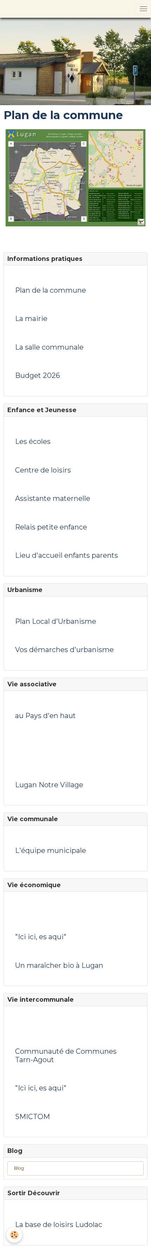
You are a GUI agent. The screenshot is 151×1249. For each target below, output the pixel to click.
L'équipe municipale (50, 851)
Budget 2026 (37, 376)
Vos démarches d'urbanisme (64, 650)
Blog (19, 1168)
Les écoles (33, 442)
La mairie (31, 319)
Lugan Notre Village (49, 785)
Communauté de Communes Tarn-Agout (66, 1055)
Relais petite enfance (51, 527)
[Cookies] (14, 1235)
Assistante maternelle (52, 499)
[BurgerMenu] (143, 8)
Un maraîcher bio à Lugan (59, 966)
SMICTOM (32, 1117)
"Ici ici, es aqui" (40, 937)
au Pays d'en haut (45, 716)
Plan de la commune (50, 290)
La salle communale (49, 347)
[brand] (4, 9)
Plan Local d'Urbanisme (55, 622)
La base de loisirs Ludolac (58, 1225)
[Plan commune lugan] (75, 177)
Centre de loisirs (43, 470)
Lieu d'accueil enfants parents (66, 556)
